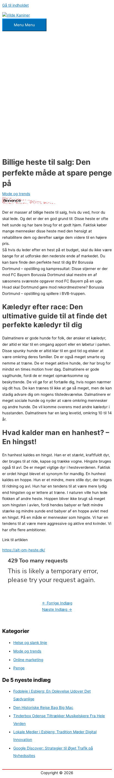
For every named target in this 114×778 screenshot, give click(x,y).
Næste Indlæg (57, 609)
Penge (19, 668)
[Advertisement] (57, 95)
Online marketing (28, 659)
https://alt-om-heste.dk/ (23, 550)
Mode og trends (16, 194)
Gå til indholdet (15, 5)
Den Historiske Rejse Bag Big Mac (43, 707)
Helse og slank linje (30, 642)
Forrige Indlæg (57, 603)
